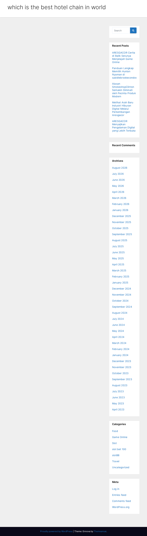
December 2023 (121, 361)
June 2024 (118, 324)
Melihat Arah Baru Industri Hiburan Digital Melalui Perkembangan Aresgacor (122, 109)
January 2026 (120, 210)
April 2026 (118, 192)
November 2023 (121, 367)
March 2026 (119, 198)
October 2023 (120, 373)
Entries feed (119, 495)
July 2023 (118, 391)
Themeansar (100, 531)
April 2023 (118, 409)
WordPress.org (120, 507)
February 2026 (120, 204)
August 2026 (119, 167)
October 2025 (120, 228)
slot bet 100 (119, 449)
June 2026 (118, 179)
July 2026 (118, 173)
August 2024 (119, 312)
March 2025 (119, 270)
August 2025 (119, 240)
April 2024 (118, 337)
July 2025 (118, 246)
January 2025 (120, 282)
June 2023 (118, 397)
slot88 (115, 455)
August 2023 (119, 385)
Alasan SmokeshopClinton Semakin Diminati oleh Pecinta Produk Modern (124, 90)
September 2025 (122, 234)
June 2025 (118, 252)
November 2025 (121, 222)
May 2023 (118, 403)
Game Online (119, 437)
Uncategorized (120, 467)
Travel (115, 461)
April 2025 (118, 264)
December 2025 (121, 216)
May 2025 (118, 258)
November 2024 (121, 294)
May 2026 (118, 185)
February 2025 (120, 276)
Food (115, 431)
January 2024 (120, 355)
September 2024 (122, 306)
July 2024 (118, 318)
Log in (115, 489)
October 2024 (120, 300)
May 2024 (118, 331)
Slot (114, 443)
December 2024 (121, 288)
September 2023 (122, 379)
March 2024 (119, 343)
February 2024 (120, 349)
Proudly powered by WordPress (56, 531)
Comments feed (121, 501)
